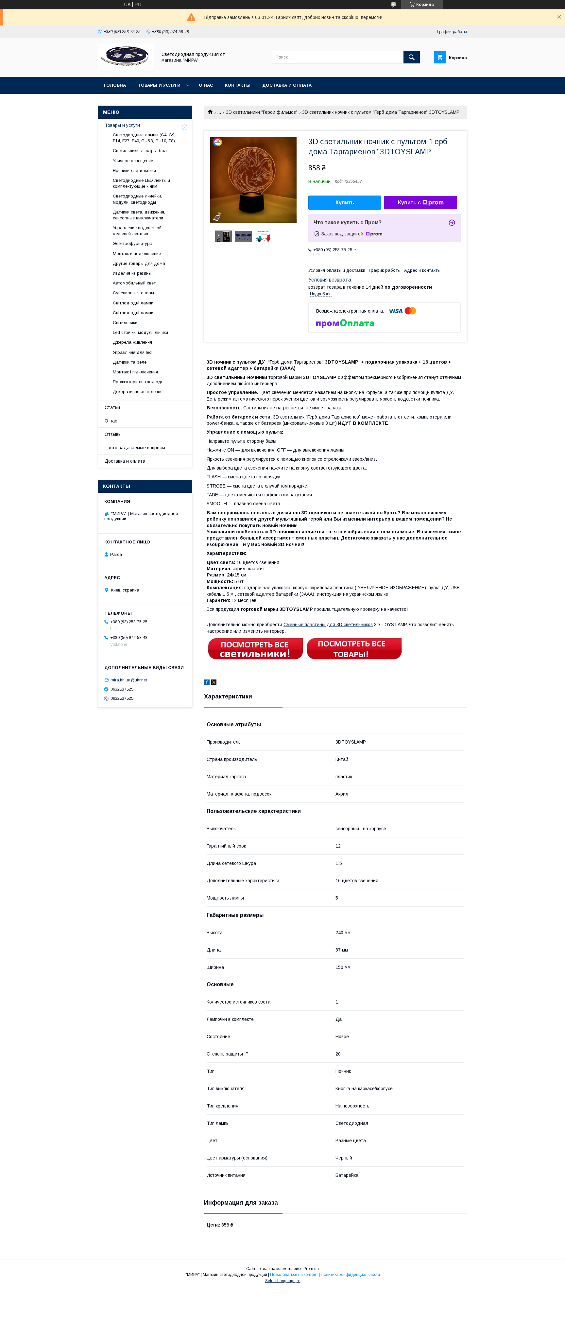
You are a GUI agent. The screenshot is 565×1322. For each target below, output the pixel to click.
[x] (213, 683)
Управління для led (132, 352)
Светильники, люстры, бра (140, 150)
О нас (206, 85)
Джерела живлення (132, 342)
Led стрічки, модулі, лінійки (140, 332)
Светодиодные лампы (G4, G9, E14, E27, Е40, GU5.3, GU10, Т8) (144, 137)
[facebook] (207, 683)
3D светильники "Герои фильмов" (262, 112)
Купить (344, 202)
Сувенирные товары (133, 292)
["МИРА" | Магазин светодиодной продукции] (126, 68)
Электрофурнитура (132, 243)
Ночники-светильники (134, 170)
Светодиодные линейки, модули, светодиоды (137, 199)
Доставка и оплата (287, 85)
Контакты (237, 85)
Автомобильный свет (134, 283)
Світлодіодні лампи (133, 302)
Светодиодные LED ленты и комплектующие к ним (141, 183)
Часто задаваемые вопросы (135, 447)
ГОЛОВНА (115, 85)
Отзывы (113, 434)
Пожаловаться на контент (294, 1274)
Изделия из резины (132, 273)
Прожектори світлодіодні (138, 381)
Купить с (409, 202)
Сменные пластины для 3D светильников (328, 624)
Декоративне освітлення (138, 391)
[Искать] (411, 57)
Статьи (112, 407)
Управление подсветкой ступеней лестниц (137, 230)
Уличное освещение (133, 160)
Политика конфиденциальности (350, 1274)
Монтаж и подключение (137, 253)
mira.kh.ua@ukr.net (129, 680)
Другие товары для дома (139, 263)
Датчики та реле (129, 362)
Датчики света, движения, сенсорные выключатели (139, 215)
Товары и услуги (159, 85)
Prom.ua (311, 1268)
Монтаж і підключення (135, 371)
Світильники (125, 322)
